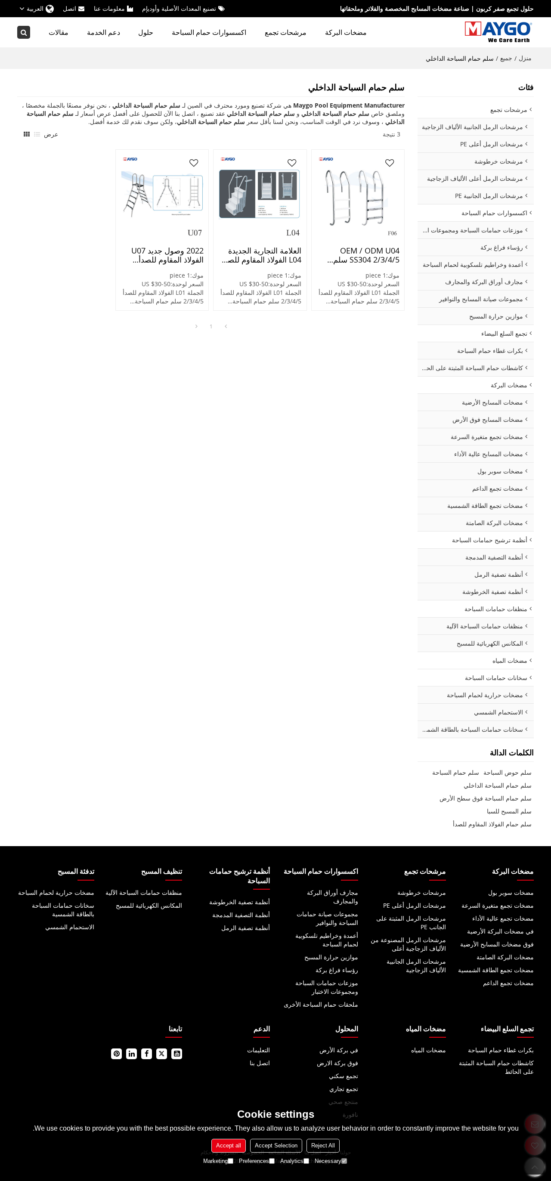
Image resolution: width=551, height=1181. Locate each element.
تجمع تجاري (343, 1089)
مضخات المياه (428, 1050)
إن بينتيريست (116, 1053)
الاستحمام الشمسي (69, 927)
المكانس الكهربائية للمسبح (149, 905)
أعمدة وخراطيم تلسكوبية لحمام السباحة (326, 939)
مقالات (58, 32)
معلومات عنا (109, 8)
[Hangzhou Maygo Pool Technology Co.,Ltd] (499, 32)
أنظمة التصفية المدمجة (241, 915)
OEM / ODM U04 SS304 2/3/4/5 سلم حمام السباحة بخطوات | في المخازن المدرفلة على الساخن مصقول (360, 255)
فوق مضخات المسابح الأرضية (497, 944)
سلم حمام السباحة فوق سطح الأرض (486, 798)
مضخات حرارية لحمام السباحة (56, 892)
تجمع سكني (343, 1076)
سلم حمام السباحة (455, 772)
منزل (525, 58)
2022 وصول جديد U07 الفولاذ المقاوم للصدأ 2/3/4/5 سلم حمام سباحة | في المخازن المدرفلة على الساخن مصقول (162, 255)
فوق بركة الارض (337, 1063)
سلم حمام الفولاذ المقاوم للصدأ (492, 824)
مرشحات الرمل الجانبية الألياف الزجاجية (416, 965)
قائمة (37, 134)
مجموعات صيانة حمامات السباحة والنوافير (327, 918)
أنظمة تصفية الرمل (245, 928)
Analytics (291, 1161)
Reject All (323, 1145)
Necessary (328, 1161)
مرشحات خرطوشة (421, 892)
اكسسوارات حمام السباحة (209, 32)
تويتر (161, 1053)
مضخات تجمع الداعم (508, 983)
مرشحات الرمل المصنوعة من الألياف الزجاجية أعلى (408, 944)
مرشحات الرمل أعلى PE (414, 905)
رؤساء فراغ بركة (337, 970)
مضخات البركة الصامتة (505, 957)
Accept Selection (276, 1145)
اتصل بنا (260, 1063)
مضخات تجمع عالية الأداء (503, 918)
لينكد (131, 1053)
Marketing (215, 1161)
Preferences (254, 1161)
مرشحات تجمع (285, 32)
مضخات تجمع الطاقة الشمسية (496, 970)
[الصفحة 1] (225, 326)
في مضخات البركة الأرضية (500, 931)
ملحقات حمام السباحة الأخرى (321, 1004)
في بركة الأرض (338, 1050)
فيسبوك (146, 1053)
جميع (506, 58)
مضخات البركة (346, 32)
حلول (145, 32)
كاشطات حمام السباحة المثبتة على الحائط (496, 1067)
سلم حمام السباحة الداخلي (498, 785)
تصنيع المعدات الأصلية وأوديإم (179, 8)
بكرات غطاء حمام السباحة (501, 1050)
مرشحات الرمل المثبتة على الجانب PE (411, 922)
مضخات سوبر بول (511, 892)
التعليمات (258, 1050)
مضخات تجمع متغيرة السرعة (497, 905)
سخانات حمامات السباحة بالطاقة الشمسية (63, 909)
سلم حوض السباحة (507, 772)
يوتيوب (176, 1053)
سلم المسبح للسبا (509, 811)
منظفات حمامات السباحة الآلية (143, 892)
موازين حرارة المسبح (331, 957)
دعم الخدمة (103, 32)
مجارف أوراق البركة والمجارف (332, 896)
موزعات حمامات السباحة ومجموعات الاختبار (326, 987)
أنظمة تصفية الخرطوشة (239, 902)
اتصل (69, 8)
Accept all (228, 1145)
